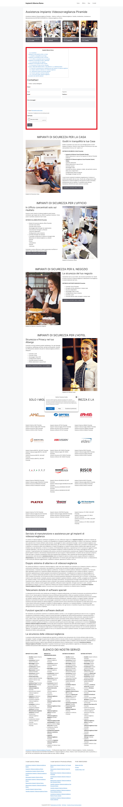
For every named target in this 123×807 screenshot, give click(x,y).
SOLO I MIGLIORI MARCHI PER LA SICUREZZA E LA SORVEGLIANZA (45, 66)
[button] (76, 397)
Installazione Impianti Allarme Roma (35, 771)
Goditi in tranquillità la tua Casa (37, 55)
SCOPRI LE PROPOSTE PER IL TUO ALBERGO (38, 365)
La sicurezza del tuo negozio (37, 62)
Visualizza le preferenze (70, 408)
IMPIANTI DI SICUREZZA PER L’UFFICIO (38, 57)
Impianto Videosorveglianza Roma (34, 769)
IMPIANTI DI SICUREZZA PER (33, 39)
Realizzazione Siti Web (56, 805)
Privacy (77, 767)
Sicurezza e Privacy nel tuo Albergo (39, 65)
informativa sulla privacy (37, 110)
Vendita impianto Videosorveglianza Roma (36, 791)
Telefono (64, 94)
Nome (28, 91)
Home (78, 3)
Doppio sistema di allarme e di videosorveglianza (42, 69)
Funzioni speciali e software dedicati (39, 73)
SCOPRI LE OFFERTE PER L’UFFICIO (36, 253)
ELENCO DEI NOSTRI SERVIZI (35, 76)
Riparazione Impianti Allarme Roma (34, 783)
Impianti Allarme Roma (34, 3)
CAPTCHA (29, 115)
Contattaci (32, 52)
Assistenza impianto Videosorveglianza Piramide (38, 750)
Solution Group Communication (74, 805)
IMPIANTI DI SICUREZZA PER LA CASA (38, 54)
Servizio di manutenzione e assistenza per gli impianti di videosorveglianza (48, 68)
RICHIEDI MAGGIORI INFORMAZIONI (36, 529)
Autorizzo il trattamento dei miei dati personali (38, 113)
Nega (59, 408)
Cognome (64, 91)
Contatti (94, 3)
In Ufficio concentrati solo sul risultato (39, 59)
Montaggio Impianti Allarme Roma (34, 777)
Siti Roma (64, 805)
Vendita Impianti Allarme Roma (33, 789)
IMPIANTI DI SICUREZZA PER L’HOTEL (38, 63)
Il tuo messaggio (31, 100)
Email (29, 94)
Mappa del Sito (79, 765)
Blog (89, 3)
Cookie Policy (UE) (80, 769)
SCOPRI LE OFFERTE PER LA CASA (73, 187)
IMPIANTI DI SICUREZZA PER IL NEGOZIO (38, 60)
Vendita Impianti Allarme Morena (58, 788)
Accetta (50, 408)
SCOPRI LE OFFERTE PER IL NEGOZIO (73, 300)
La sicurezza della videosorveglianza (39, 74)
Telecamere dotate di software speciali (39, 71)
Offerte (83, 3)
